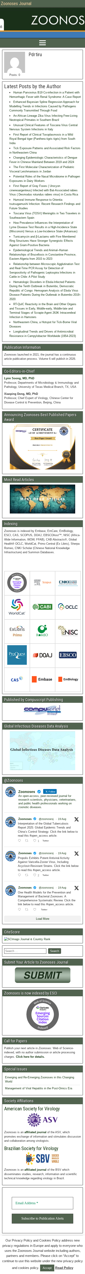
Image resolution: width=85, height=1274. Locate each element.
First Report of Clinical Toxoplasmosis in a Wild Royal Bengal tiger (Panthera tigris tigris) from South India (42, 139)
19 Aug (62, 819)
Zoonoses (25, 819)
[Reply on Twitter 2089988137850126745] (20, 909)
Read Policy (64, 1268)
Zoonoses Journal (16, 3)
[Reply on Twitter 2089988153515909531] (20, 875)
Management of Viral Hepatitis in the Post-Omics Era (38, 1088)
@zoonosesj (46, 819)
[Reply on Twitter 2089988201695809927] (20, 841)
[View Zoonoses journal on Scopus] (42, 583)
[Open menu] (42, 42)
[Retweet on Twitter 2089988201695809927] (28, 841)
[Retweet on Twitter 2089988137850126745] (28, 909)
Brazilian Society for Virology (31, 1148)
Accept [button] (47, 1268)
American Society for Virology (32, 1108)
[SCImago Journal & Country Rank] (27, 939)
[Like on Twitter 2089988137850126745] (36, 909)
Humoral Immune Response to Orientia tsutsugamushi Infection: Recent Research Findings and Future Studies (44, 204)
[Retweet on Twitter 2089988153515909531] (28, 875)
